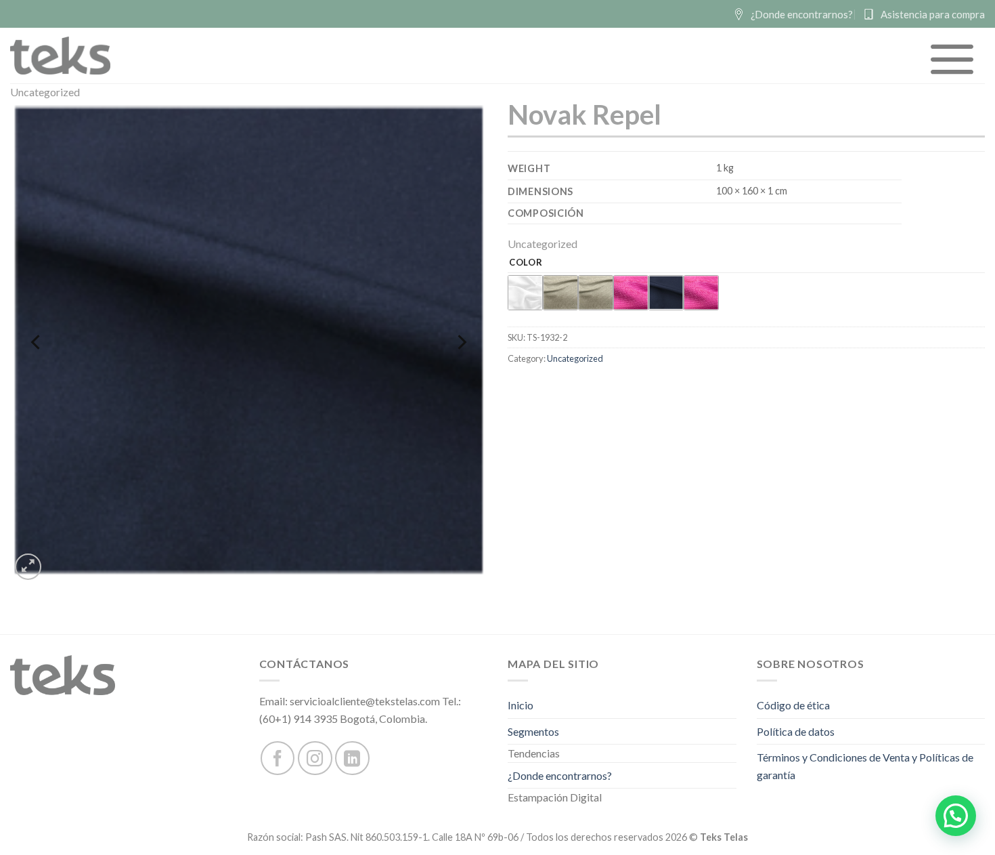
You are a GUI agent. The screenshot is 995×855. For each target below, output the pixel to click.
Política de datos (796, 731)
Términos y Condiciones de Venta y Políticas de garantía (865, 766)
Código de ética (793, 704)
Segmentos (533, 731)
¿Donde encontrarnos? (560, 775)
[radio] (525, 293)
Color (526, 263)
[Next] (461, 342)
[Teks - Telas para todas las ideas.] (60, 56)
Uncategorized (45, 91)
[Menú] (953, 58)
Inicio (520, 704)
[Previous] (36, 342)
